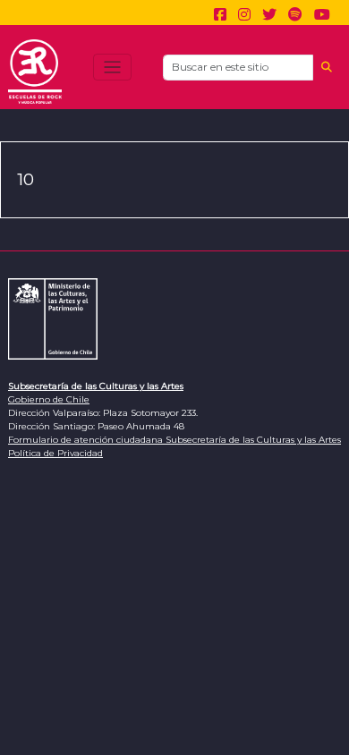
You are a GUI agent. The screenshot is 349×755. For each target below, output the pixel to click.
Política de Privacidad (55, 453)
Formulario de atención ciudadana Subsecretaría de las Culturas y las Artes (174, 439)
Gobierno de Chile (48, 399)
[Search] (326, 68)
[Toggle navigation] (112, 67)
